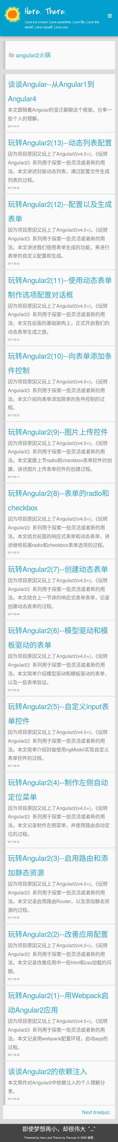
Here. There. (45, 12)
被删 (90, 1137)
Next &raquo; (96, 1112)
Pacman (71, 1137)
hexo (43, 1137)
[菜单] (108, 16)
